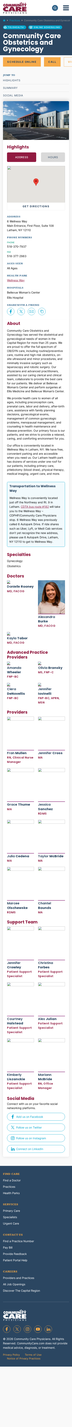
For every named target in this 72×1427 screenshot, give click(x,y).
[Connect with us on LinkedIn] (48, 1329)
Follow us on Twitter (29, 1127)
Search (55, 8)
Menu (66, 7)
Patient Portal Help (15, 1260)
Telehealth (16, 27)
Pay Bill (7, 1247)
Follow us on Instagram (31, 1138)
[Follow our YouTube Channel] (37, 1329)
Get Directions (36, 206)
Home (6, 21)
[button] (36, 182)
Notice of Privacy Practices (23, 1358)
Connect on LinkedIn (29, 1149)
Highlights (11, 80)
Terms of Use (33, 1354)
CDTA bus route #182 (35, 506)
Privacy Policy (11, 1354)
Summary (10, 87)
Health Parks (11, 1193)
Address (21, 157)
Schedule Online (21, 61)
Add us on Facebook (29, 1116)
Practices (14, 20)
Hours (53, 157)
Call (52, 61)
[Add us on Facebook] (6, 1329)
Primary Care (11, 1210)
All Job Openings (14, 1284)
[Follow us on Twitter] (17, 1329)
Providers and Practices (18, 1278)
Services (10, 1204)
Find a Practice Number (18, 1241)
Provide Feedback (15, 1254)
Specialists (10, 1217)
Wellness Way (16, 280)
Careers (10, 1271)
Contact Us (13, 1235)
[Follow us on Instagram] (27, 1329)
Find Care (11, 1174)
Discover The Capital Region (21, 1290)
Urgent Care (11, 1223)
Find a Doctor (12, 1180)
